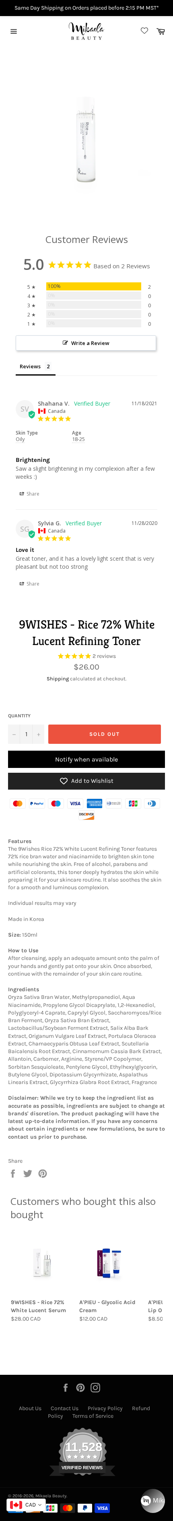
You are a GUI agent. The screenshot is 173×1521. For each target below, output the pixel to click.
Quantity (19, 716)
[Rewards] (153, 1501)
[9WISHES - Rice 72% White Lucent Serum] (42, 1263)
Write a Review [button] (90, 343)
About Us (30, 1408)
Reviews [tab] (30, 366)
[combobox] (26, 1505)
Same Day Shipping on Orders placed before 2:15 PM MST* (86, 7)
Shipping (58, 679)
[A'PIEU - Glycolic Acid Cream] (110, 1263)
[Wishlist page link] (143, 31)
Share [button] (32, 493)
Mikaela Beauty (50, 1496)
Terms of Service (92, 1416)
